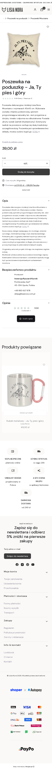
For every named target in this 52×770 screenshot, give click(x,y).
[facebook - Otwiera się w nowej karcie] (17, 564)
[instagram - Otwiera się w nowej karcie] (22, 564)
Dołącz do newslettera (17, 556)
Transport (9, 612)
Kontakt (8, 661)
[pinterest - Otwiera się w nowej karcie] (27, 564)
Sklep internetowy (22, 767)
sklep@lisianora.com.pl (24, 294)
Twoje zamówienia (13, 579)
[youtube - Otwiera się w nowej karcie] (33, 564)
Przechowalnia (11, 588)
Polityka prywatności (14, 632)
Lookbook (9, 652)
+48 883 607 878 (22, 290)
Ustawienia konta (12, 583)
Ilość (4, 158)
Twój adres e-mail (12, 549)
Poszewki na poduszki (17, 18)
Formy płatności (12, 603)
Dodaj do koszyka (26, 172)
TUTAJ (35, 131)
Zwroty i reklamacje (14, 637)
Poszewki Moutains (39, 18)
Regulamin (9, 628)
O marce (8, 657)
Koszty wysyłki (11, 608)
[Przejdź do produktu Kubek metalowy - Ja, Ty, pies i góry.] (25, 389)
